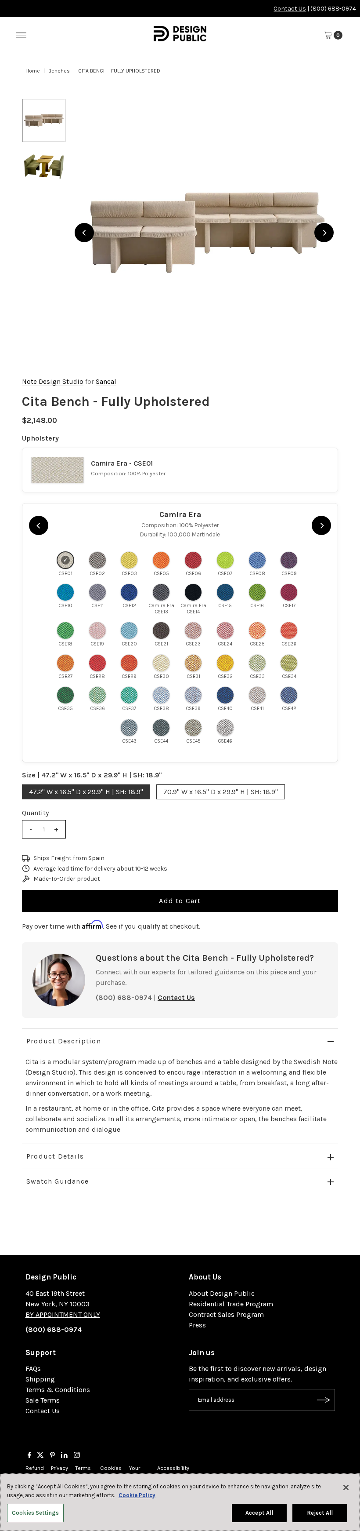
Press (197, 1325)
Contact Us (290, 8)
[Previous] (84, 232)
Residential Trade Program (231, 1304)
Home (32, 71)
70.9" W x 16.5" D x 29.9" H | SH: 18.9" (220, 791)
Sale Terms (42, 1400)
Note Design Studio (52, 382)
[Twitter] (40, 1455)
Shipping (40, 1379)
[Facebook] (29, 1455)
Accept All (259, 1512)
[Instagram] (77, 1455)
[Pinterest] (52, 1455)
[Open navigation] (21, 35)
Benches (59, 71)
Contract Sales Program (226, 1314)
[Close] (346, 1487)
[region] (204, 232)
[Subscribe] (324, 1400)
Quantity (35, 813)
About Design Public (222, 1293)
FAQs (33, 1368)
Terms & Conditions (57, 1389)
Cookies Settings (35, 1512)
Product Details (55, 1156)
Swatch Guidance (57, 1181)
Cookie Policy (137, 1495)
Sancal (106, 382)
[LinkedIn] (64, 1455)
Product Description (63, 1041)
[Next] (324, 232)
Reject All (320, 1512)
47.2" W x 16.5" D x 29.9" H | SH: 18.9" (86, 791)
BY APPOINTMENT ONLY (62, 1314)
